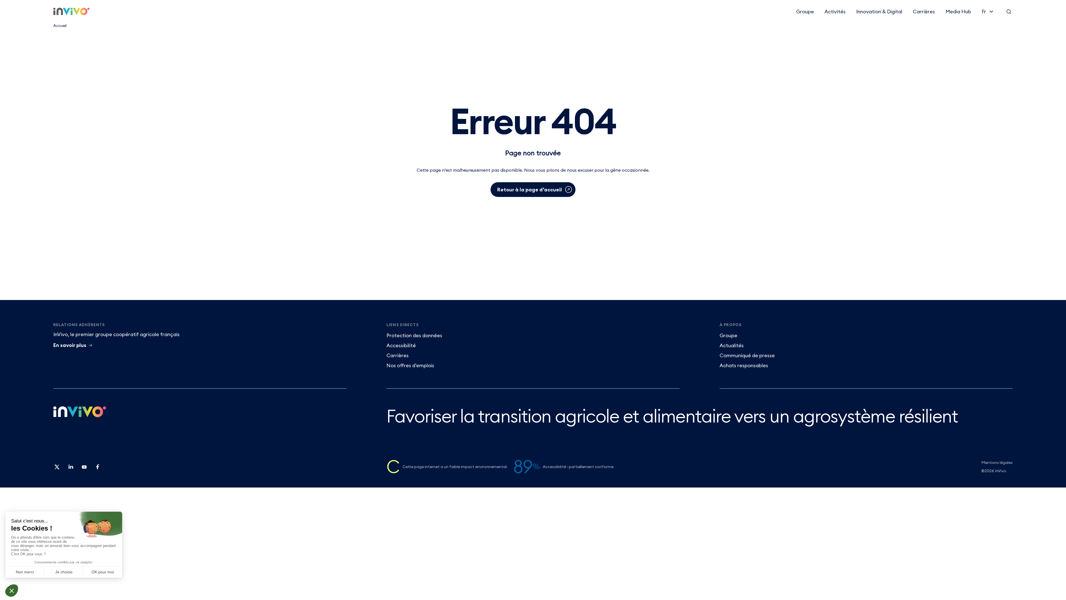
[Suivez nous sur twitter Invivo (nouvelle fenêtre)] (57, 469)
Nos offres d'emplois (410, 365)
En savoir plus (69, 345)
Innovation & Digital (879, 11)
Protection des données (414, 335)
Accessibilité (401, 345)
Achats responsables (744, 365)
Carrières (924, 11)
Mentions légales (997, 462)
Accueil (60, 25)
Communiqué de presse (747, 355)
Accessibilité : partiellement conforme (578, 466)
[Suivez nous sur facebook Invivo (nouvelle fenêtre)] (97, 469)
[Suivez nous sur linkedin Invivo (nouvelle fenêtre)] (70, 469)
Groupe (805, 11)
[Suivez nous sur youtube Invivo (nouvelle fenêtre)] (84, 469)
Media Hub (958, 11)
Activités (835, 11)
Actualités (732, 345)
